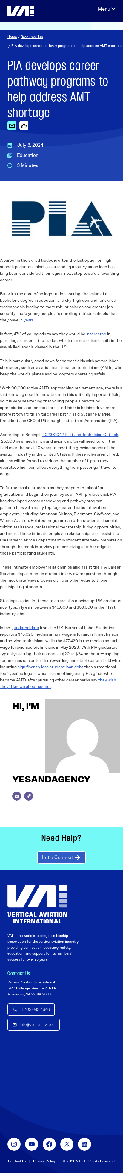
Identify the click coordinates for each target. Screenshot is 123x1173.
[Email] (16, 796)
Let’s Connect (57, 857)
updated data (26, 627)
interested (96, 334)
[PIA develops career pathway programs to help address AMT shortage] (11, 125)
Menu (107, 9)
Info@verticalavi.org (37, 1024)
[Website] (28, 796)
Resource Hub (32, 36)
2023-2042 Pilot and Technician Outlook (80, 434)
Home (12, 36)
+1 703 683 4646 (35, 1009)
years (29, 320)
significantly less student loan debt (50, 667)
